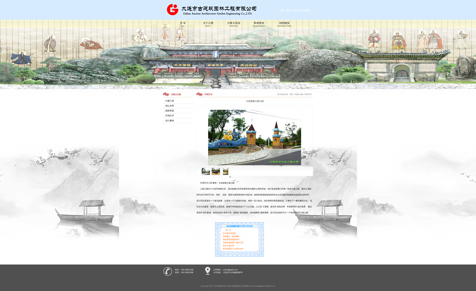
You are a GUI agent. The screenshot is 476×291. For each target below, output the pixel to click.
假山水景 (169, 106)
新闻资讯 (259, 24)
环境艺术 (169, 115)
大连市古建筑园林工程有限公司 (239, 286)
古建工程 (169, 101)
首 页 (183, 24)
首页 (291, 94)
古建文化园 (233, 24)
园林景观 (169, 111)
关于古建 (208, 24)
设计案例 (169, 120)
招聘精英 (284, 24)
